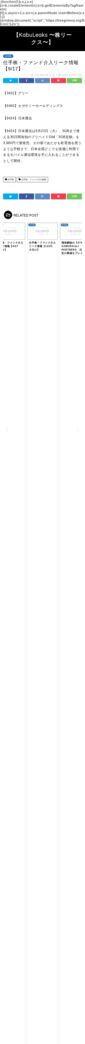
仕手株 (8, 56)
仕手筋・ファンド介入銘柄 (33, 179)
